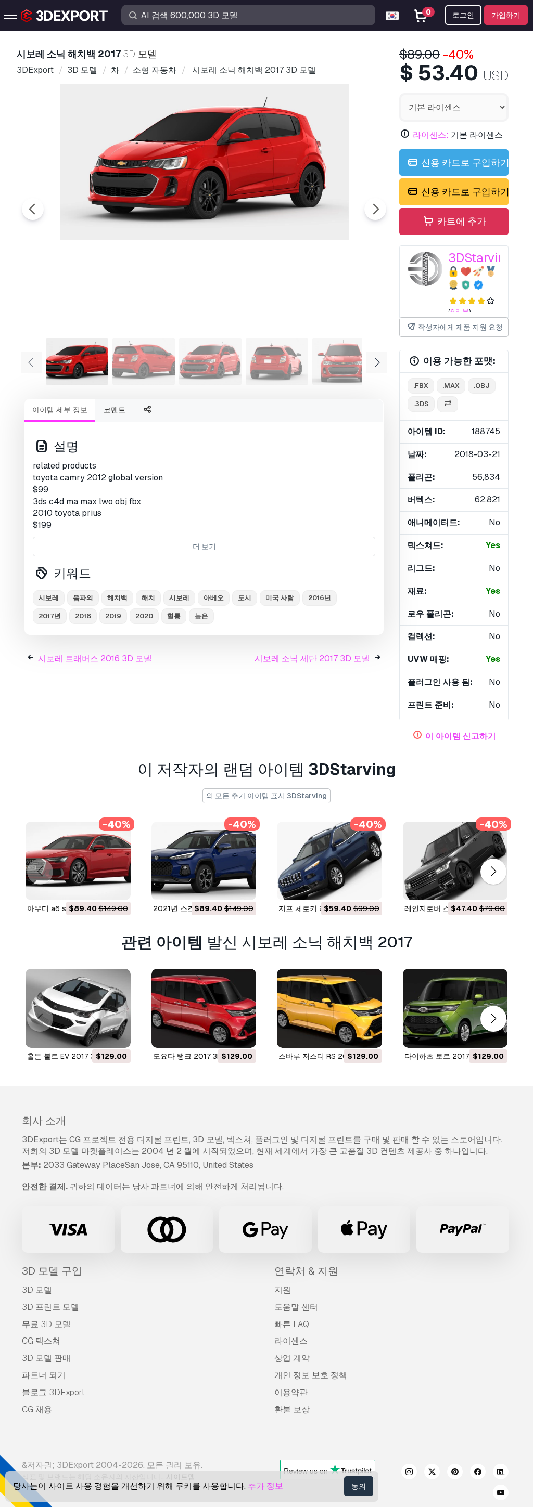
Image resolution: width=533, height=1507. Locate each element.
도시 (244, 597)
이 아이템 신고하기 (460, 736)
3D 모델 (37, 1289)
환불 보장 (292, 1409)
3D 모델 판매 (46, 1358)
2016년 (319, 597)
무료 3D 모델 (46, 1324)
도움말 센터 (296, 1307)
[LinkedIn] (500, 1473)
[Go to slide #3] (210, 361)
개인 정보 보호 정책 (310, 1375)
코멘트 (114, 409)
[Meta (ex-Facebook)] (477, 1473)
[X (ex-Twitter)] (432, 1473)
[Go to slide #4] (277, 361)
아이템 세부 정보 (59, 409)
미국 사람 (279, 597)
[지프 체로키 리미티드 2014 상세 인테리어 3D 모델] (329, 861)
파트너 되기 (44, 1375)
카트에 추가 (460, 221)
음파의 (83, 597)
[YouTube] (500, 1494)
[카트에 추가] (94, 885)
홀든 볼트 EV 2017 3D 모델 (72, 1056)
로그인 (463, 15)
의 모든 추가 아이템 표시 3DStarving (266, 795)
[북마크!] (115, 885)
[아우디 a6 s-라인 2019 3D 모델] (78, 861)
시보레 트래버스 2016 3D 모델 (95, 658)
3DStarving (480, 258)
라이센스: (431, 134)
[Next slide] (375, 209)
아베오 (214, 597)
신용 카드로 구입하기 (464, 162)
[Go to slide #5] (343, 361)
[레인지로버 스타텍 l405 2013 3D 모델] (455, 861)
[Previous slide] (33, 209)
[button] (493, 871)
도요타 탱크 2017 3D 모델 (196, 1056)
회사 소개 (44, 1120)
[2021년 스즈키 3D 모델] (204, 861)
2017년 (50, 616)
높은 (201, 616)
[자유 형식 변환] (448, 404)
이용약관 (291, 1392)
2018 (83, 616)
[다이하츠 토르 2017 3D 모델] (455, 1008)
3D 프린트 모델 (50, 1307)
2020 (144, 616)
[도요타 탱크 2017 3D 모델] (204, 1008)
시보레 (49, 597)
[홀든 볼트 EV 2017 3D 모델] (78, 1008)
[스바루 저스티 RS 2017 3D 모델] (329, 1008)
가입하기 (506, 15)
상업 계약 (292, 1358)
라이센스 (291, 1340)
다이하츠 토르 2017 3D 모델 (451, 1056)
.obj (482, 385)
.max (451, 385)
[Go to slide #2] (143, 361)
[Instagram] (409, 1473)
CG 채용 (37, 1409)
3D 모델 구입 (52, 1271)
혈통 (174, 616)
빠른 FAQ (291, 1324)
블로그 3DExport (53, 1392)
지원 (282, 1289)
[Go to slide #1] (77, 361)
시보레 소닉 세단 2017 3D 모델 (312, 658)
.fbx (420, 385)
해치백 (117, 597)
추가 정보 (265, 1485)
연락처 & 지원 (306, 1271)
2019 (113, 616)
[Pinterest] (455, 1473)
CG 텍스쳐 (41, 1340)
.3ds (421, 403)
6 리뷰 (459, 311)
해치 (148, 597)
